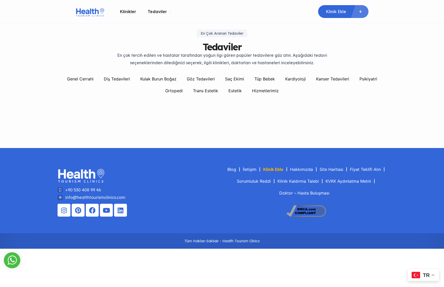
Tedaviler (157, 11)
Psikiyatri (368, 78)
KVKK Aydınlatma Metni (348, 181)
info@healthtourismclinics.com (95, 197)
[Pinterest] (78, 210)
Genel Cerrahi (80, 78)
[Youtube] (106, 210)
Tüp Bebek (264, 78)
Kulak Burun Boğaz (158, 78)
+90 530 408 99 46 (83, 189)
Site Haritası (331, 169)
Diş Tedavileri (117, 78)
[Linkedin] (120, 210)
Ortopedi (174, 90)
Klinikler (128, 11)
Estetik (235, 90)
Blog (231, 169)
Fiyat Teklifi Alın (365, 169)
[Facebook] (92, 210)
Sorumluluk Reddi (254, 181)
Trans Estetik (205, 90)
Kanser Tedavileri (332, 78)
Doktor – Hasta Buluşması (304, 193)
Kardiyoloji (295, 78)
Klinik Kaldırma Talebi (298, 181)
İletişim (249, 169)
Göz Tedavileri (201, 78)
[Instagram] (64, 210)
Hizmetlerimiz (265, 90)
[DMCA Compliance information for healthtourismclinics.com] (306, 215)
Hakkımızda (301, 169)
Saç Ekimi (234, 78)
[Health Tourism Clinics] (90, 12)
